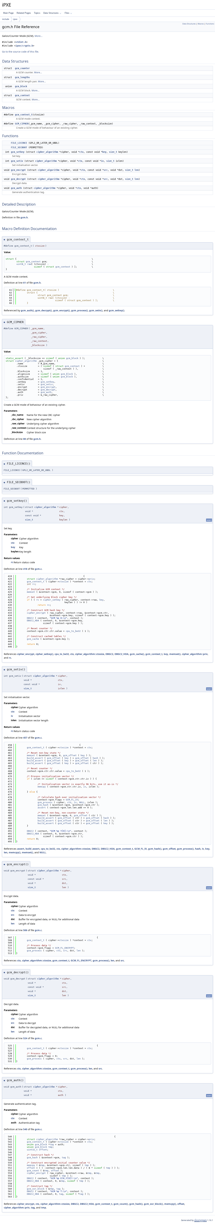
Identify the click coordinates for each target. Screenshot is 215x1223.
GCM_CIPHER (21, 123)
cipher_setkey (51, 600)
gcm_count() (121, 1203)
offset (43, 1149)
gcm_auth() (27, 310)
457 (25, 737)
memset (31, 592)
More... (38, 35)
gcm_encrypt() (61, 310)
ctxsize (64, 581)
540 (25, 1129)
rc (12, 562)
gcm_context (22, 95)
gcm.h (24, 217)
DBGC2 (30, 618)
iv (102, 161)
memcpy (42, 786)
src (106, 170)
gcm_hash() (154, 848)
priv (91, 579)
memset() (175, 654)
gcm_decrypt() (43, 310)
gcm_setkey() (116, 310)
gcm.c (38, 568)
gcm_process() (79, 310)
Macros (201, 24)
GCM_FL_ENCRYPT (64, 948)
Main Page (8, 13)
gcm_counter (22, 68)
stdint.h (20, 42)
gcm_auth (16, 188)
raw (29, 264)
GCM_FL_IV (72, 799)
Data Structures (51, 13)
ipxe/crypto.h (24, 45)
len (137, 170)
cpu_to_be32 (73, 631)
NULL (82, 802)
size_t (113, 152)
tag (52, 1144)
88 (24, 438)
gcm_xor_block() (153, 1203)
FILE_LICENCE (19, 143)
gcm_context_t (23, 114)
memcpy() (14, 852)
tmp (50, 1147)
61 (24, 282)
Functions (210, 24)
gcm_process (45, 802)
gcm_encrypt (18, 170)
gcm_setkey (17, 152)
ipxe (15, 19)
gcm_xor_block (35, 1189)
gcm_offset (70, 755)
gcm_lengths (22, 77)
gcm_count (33, 1170)
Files (67, 13)
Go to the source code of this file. (20, 51)
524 (25, 1038)
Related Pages (24, 13)
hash (95, 758)
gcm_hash (43, 805)
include (5, 19)
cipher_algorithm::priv (195, 654)
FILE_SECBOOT (19, 147)
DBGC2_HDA (33, 620)
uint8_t (21, 264)
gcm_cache (33, 639)
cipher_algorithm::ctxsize (89, 654)
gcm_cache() (137, 654)
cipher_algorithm (47, 152)
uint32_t (32, 1149)
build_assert (35, 758)
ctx (81, 152)
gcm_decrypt (18, 179)
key (104, 152)
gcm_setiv (17, 161)
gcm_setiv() (95, 310)
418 (25, 568)
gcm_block (21, 86)
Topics (37, 13)
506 (25, 930)
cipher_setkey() (44, 654)
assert (42, 807)
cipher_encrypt (36, 613)
